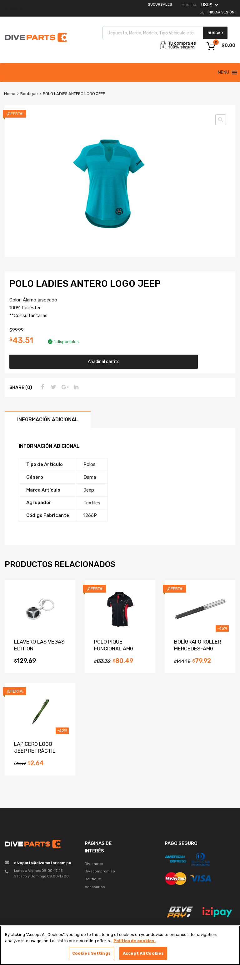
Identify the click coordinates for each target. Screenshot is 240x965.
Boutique (29, 93)
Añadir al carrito (104, 361)
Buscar (215, 33)
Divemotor (94, 863)
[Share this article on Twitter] (53, 387)
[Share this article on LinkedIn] (75, 387)
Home (9, 93)
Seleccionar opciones (119, 662)
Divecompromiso (100, 871)
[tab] (48, 419)
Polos (89, 464)
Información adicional (47, 419)
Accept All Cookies (143, 953)
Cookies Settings (91, 953)
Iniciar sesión (221, 12)
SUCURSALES (160, 4)
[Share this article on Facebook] (42, 387)
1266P (90, 515)
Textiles (91, 503)
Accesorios (95, 887)
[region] (120, 945)
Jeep (88, 490)
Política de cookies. (134, 940)
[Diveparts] (36, 43)
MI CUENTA (13, 8)
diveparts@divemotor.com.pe (42, 863)
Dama (89, 477)
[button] (223, 72)
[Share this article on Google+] (64, 387)
